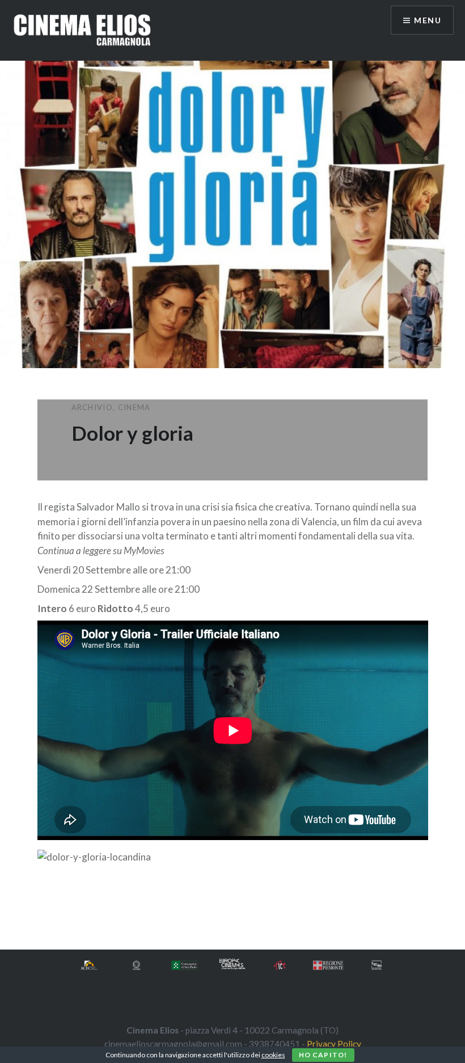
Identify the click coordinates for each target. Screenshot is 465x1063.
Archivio (92, 407)
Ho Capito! (323, 1055)
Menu (427, 20)
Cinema (134, 407)
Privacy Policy (334, 1044)
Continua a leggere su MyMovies (100, 550)
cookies (273, 1055)
